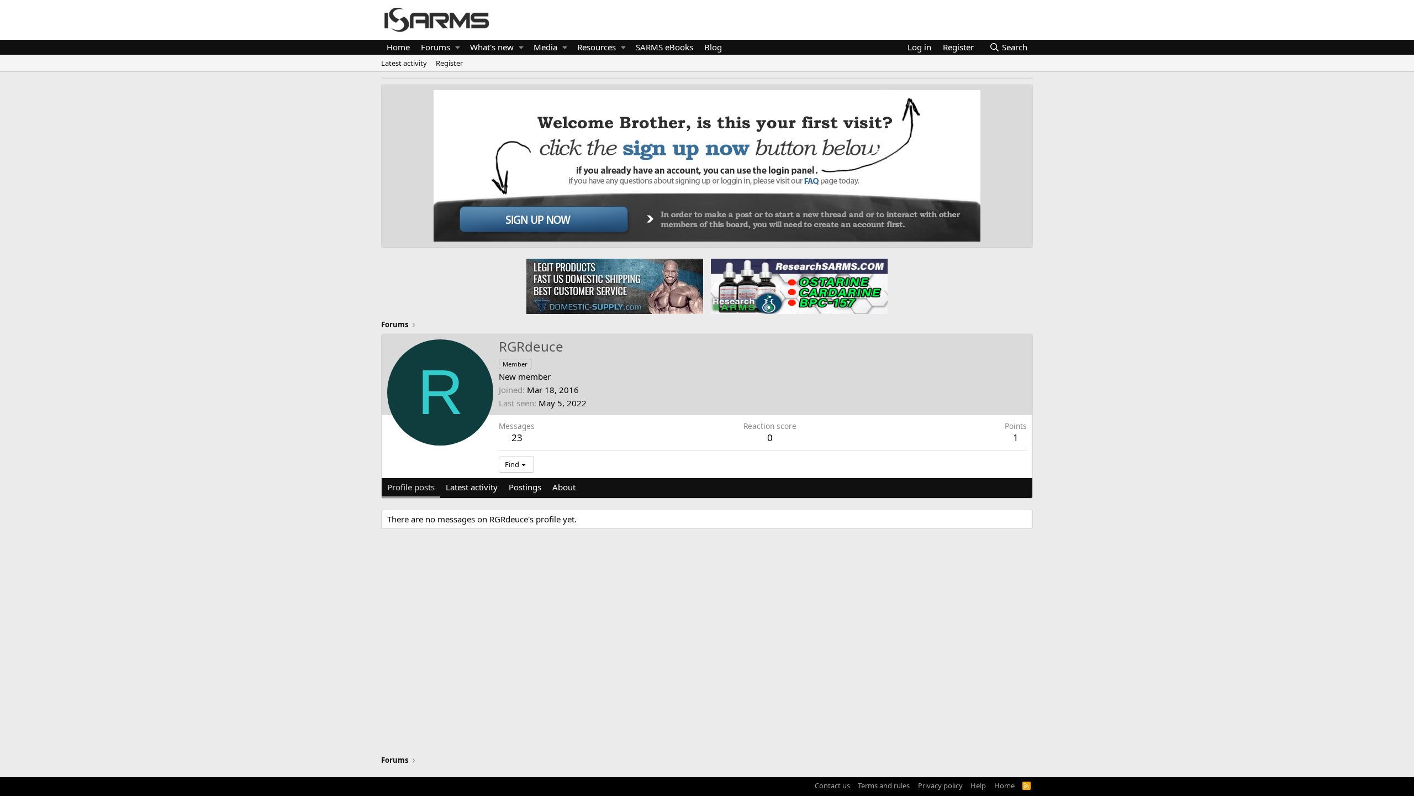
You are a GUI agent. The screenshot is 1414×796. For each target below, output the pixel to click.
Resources (596, 47)
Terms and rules (884, 785)
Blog (713, 47)
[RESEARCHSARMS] (798, 285)
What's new (492, 47)
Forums (435, 47)
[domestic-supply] (614, 285)
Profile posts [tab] (411, 487)
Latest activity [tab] (472, 487)
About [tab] (564, 487)
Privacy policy (940, 785)
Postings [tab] (525, 487)
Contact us (832, 785)
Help (978, 785)
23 (517, 437)
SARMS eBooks (664, 47)
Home (398, 47)
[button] (458, 47)
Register (449, 63)
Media (545, 47)
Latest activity (404, 63)
